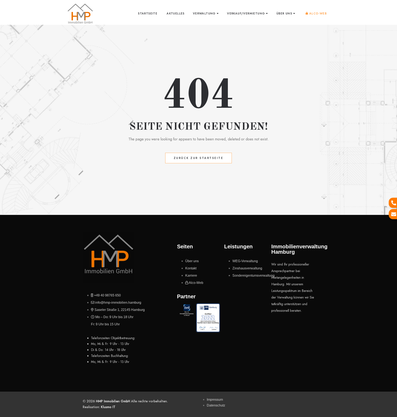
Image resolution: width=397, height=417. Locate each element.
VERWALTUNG (204, 13)
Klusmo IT (108, 407)
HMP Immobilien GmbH (113, 401)
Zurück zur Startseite (199, 158)
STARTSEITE (147, 13)
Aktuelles (176, 13)
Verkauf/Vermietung (246, 13)
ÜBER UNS (284, 13)
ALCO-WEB (318, 13)
